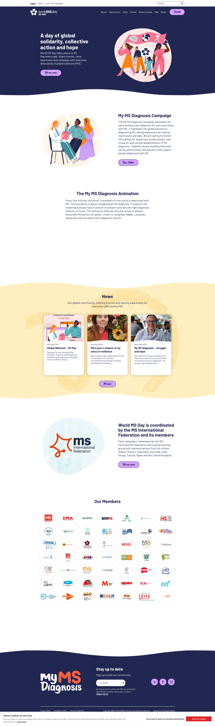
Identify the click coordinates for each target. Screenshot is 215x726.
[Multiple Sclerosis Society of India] (127, 544)
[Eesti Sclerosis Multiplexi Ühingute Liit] (127, 531)
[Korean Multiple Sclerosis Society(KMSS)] (107, 557)
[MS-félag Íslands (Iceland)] (107, 544)
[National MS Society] (88, 596)
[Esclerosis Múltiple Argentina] (68, 518)
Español (40, 3)
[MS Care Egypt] (107, 531)
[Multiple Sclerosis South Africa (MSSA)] (127, 596)
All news (107, 384)
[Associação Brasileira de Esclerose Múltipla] (127, 518)
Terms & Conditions (77, 711)
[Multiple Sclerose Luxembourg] (166, 557)
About (104, 12)
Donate (177, 12)
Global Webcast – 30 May (61, 348)
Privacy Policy (45, 711)
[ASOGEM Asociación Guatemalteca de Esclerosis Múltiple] (88, 544)
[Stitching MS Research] (68, 570)
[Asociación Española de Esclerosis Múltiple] (88, 583)
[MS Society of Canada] (166, 518)
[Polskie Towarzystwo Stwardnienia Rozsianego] (127, 570)
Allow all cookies (199, 719)
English (33, 3)
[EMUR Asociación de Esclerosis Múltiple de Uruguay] (107, 596)
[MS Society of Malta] (48, 570)
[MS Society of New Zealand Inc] (88, 570)
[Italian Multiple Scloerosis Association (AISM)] (68, 557)
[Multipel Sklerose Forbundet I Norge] (107, 570)
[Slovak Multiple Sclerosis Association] (48, 583)
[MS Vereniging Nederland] (146, 596)
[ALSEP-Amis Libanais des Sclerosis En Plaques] (146, 557)
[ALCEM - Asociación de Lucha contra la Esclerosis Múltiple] (88, 518)
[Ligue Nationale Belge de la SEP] (146, 518)
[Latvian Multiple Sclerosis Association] (127, 557)
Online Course (145, 12)
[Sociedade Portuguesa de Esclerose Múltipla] (146, 570)
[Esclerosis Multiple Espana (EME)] (107, 583)
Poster (133, 12)
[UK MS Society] (68, 596)
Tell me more (51, 73)
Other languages (57, 3)
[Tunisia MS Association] (166, 583)
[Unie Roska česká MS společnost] (48, 531)
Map (156, 12)
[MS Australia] (48, 518)
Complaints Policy (60, 711)
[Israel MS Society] (48, 557)
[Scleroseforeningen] (88, 531)
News (163, 12)
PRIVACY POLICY (102, 694)
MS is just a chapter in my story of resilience (105, 349)
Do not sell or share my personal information (165, 719)
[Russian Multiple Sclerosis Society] (166, 570)
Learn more (21, 722)
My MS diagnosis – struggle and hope (150, 349)
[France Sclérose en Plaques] (166, 531)
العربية (47, 3)
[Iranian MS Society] (146, 544)
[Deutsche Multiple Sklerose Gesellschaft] (48, 544)
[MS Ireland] (166, 544)
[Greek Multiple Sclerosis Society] (68, 544)
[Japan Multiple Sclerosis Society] (88, 557)
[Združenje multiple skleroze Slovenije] (68, 583)
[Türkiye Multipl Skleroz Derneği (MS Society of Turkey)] (48, 596)
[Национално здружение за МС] (166, 596)
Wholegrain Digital (168, 711)
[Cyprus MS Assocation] (68, 531)
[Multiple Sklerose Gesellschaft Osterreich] (107, 518)
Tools (125, 12)
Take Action (114, 12)
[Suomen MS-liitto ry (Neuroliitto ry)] (146, 531)
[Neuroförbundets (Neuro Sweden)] (127, 583)
